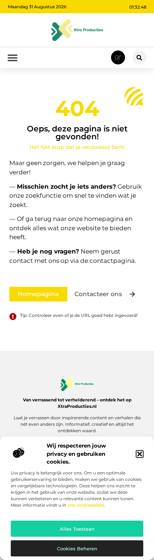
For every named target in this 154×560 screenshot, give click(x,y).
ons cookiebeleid (85, 505)
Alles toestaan (77, 529)
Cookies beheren (77, 548)
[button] (139, 454)
